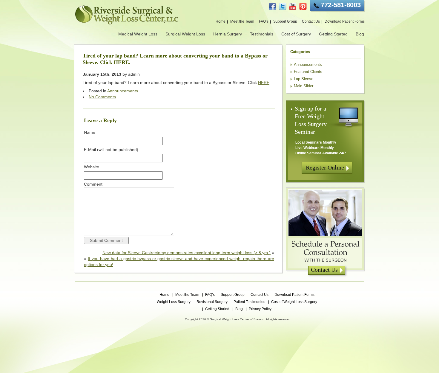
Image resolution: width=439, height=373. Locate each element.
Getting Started (333, 34)
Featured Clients (308, 71)
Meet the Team (242, 21)
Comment (93, 184)
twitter (282, 6)
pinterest (303, 6)
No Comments (102, 96)
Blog (360, 34)
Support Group (285, 21)
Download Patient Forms (345, 21)
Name (89, 132)
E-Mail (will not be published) (111, 149)
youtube (293, 6)
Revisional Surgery (212, 302)
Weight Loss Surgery (174, 302)
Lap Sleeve (303, 79)
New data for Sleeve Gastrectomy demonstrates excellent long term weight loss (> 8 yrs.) (186, 252)
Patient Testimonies (249, 302)
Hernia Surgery (227, 34)
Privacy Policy (260, 309)
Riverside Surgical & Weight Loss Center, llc (126, 14)
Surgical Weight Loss (185, 34)
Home (220, 21)
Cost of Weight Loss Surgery (294, 302)
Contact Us (311, 21)
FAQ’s (263, 21)
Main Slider (303, 86)
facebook (272, 6)
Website (91, 166)
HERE (263, 82)
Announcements (122, 90)
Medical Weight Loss (137, 34)
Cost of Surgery (296, 34)
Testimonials (261, 34)
